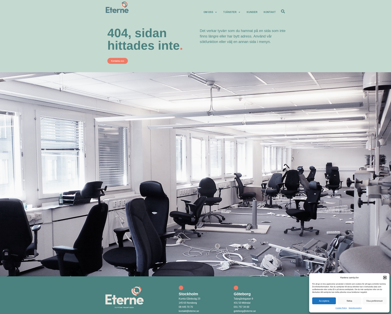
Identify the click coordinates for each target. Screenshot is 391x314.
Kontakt (270, 12)
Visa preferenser (374, 301)
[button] (384, 277)
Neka (349, 301)
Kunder (252, 12)
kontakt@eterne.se (189, 311)
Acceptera (324, 301)
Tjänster (230, 12)
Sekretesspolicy (355, 308)
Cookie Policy (341, 308)
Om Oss (208, 12)
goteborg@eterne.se (245, 311)
